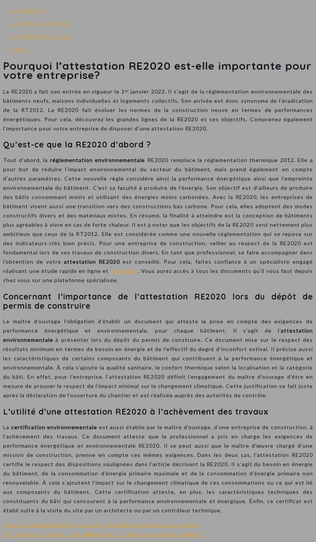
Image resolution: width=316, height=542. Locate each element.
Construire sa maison (40, 36)
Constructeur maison (39, 23)
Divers (18, 49)
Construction (27, 10)
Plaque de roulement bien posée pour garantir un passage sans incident (102, 525)
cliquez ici (124, 271)
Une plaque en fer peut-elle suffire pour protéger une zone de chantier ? (103, 534)
